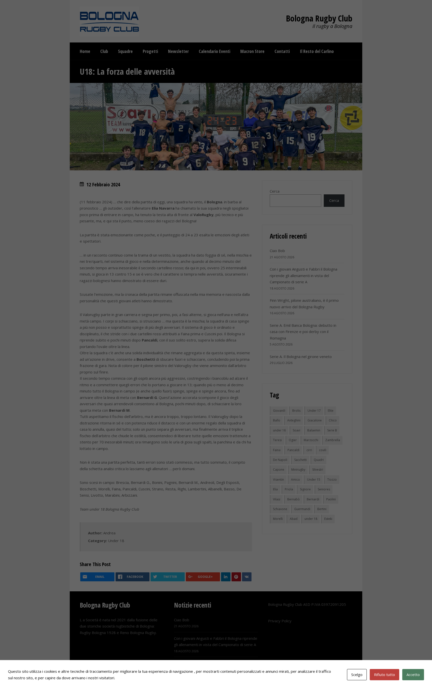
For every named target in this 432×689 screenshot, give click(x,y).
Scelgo (356, 674)
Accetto (413, 674)
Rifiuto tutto (384, 674)
